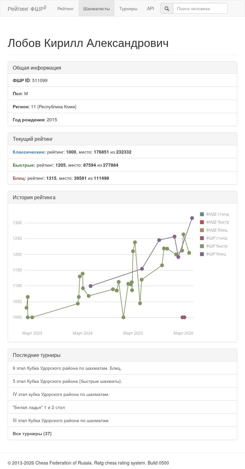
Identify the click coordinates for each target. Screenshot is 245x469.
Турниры (128, 8)
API (150, 8)
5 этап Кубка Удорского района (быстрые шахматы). (67, 381)
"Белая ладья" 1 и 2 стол (39, 407)
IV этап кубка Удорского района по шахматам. (61, 394)
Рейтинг (65, 8)
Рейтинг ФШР (27, 8)
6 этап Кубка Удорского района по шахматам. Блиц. (67, 368)
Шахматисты (96, 8)
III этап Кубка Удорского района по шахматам (60, 420)
